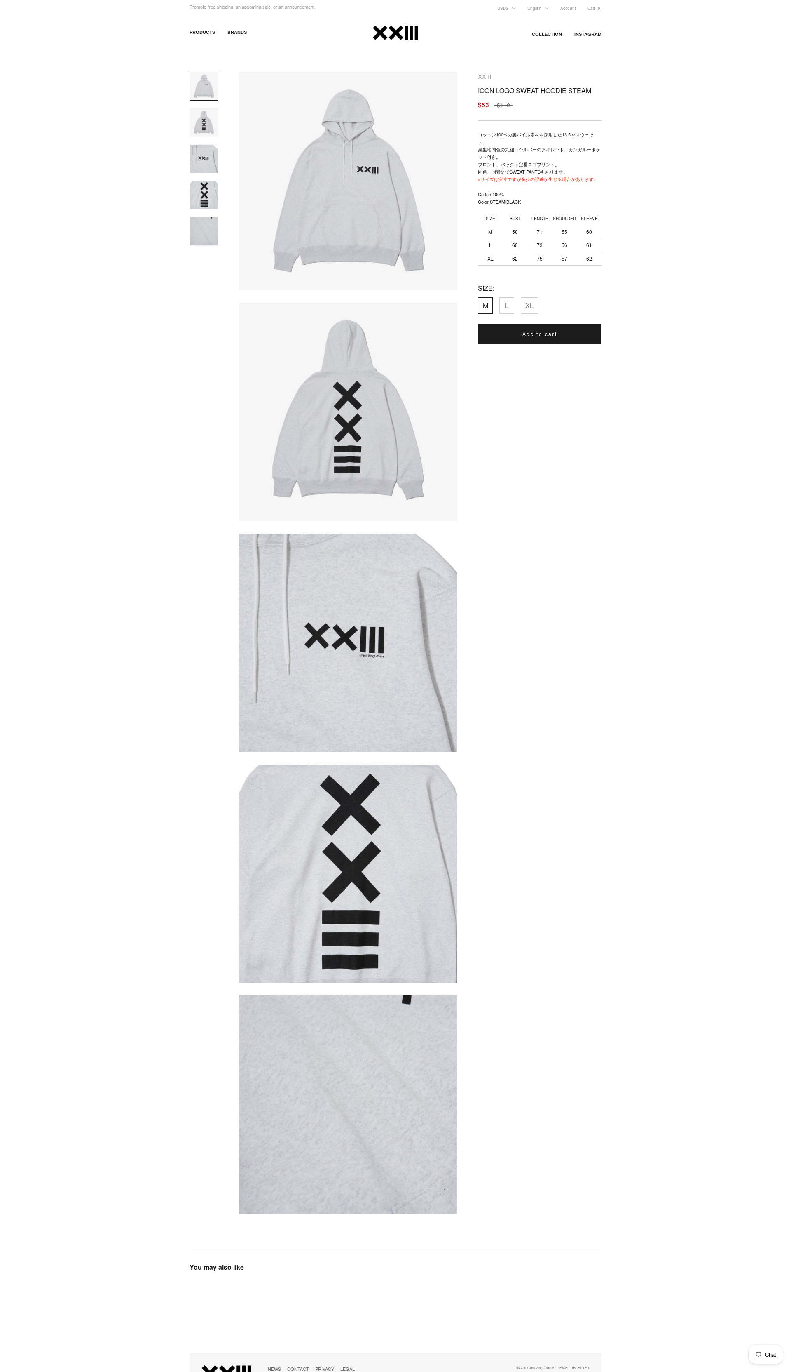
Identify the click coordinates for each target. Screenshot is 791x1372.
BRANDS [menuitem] (237, 32)
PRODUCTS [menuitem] (202, 32)
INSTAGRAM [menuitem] (587, 34)
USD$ (502, 8)
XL (529, 305)
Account (568, 8)
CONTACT (298, 1368)
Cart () (594, 8)
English (534, 8)
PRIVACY (324, 1368)
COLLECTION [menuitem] (547, 34)
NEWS (274, 1368)
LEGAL (347, 1368)
